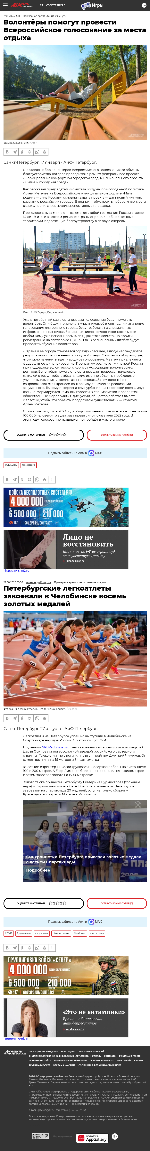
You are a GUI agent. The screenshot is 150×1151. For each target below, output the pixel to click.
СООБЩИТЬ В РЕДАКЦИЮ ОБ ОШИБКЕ (100, 1065)
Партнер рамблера (62, 1136)
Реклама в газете (129, 1056)
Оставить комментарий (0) (117, 435)
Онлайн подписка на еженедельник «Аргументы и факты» (65, 1056)
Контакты (110, 1056)
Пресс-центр (68, 1051)
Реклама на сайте (40, 1060)
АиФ (34, 142)
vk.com (72, 708)
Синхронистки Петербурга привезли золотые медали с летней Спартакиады (83, 859)
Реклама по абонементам (70, 1060)
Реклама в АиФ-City (102, 1060)
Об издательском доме (43, 1051)
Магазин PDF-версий (91, 1051)
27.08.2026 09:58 (13, 582)
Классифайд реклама (130, 1060)
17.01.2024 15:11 (12, 15)
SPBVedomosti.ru (56, 747)
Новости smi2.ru (16, 570)
